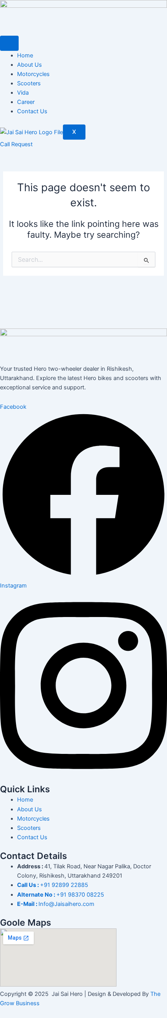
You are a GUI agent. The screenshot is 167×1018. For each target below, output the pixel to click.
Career (26, 102)
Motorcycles (33, 74)
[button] (16, 144)
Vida (23, 92)
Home (25, 55)
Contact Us (32, 111)
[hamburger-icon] (9, 43)
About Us (29, 64)
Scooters (29, 83)
